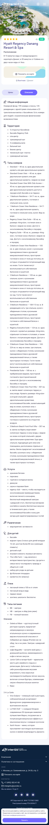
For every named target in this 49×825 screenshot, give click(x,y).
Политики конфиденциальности (14, 815)
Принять (24, 820)
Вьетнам (21, 80)
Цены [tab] (10, 92)
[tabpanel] (24, 418)
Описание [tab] (29, 92)
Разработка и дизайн (24, 808)
